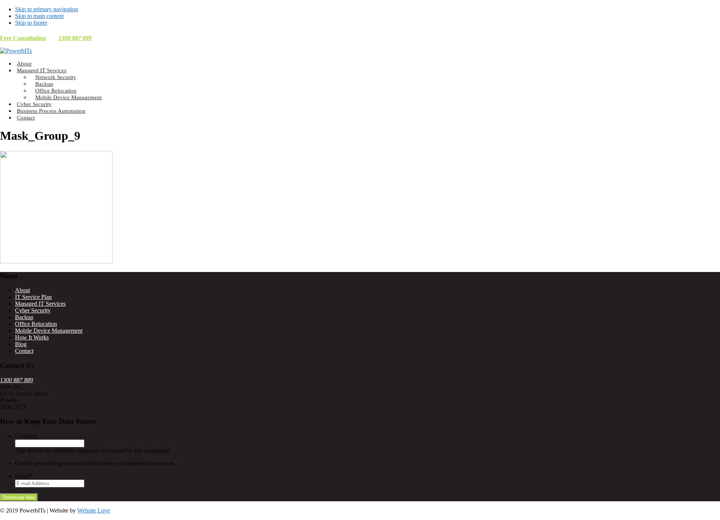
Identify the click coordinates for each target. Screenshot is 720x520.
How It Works (32, 337)
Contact (24, 351)
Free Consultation (23, 38)
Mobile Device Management (48, 330)
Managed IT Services (40, 303)
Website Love (93, 510)
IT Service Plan (33, 297)
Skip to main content (39, 16)
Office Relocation (36, 324)
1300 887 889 (75, 38)
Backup (24, 317)
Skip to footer (31, 22)
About (22, 290)
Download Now (19, 497)
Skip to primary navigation (46, 9)
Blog (21, 344)
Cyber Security (33, 310)
